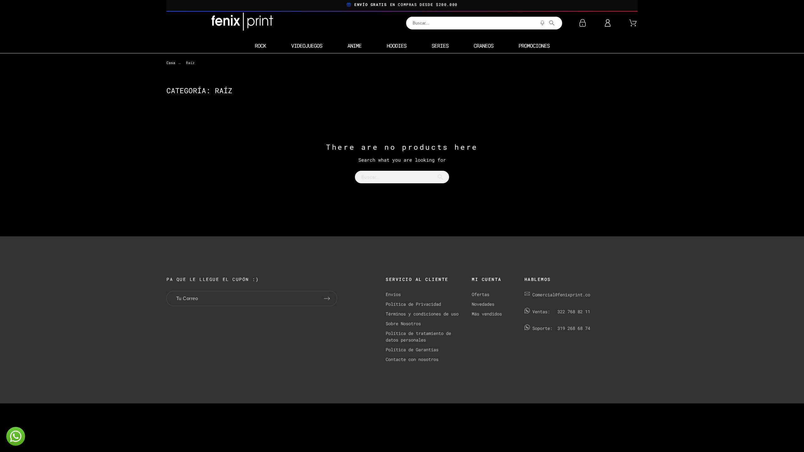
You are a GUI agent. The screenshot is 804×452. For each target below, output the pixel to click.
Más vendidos (487, 314)
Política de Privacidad (413, 304)
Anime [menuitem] (354, 45)
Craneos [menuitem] (483, 45)
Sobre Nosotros (403, 323)
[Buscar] (552, 23)
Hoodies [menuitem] (396, 45)
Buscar (441, 177)
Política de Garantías (412, 349)
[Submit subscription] (327, 298)
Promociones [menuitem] (534, 45)
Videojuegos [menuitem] (306, 45)
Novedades (483, 304)
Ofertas (480, 294)
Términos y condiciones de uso (422, 314)
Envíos (393, 294)
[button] (15, 436)
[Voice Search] (542, 23)
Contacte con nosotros (412, 359)
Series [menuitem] (440, 45)
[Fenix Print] (242, 23)
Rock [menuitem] (260, 45)
